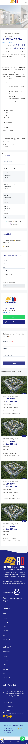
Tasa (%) (5, 260)
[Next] (25, 16)
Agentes (5, 631)
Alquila (5, 622)
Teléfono (5, 348)
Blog (4, 635)
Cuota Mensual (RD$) (9, 282)
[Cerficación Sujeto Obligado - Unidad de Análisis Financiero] (14, 600)
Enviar (14, 363)
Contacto (6, 639)
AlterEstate (20, 728)
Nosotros (6, 614)
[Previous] (2, 16)
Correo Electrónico (8, 355)
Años (4, 267)
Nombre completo (8, 341)
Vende (5, 627)
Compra (5, 618)
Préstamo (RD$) (7, 274)
